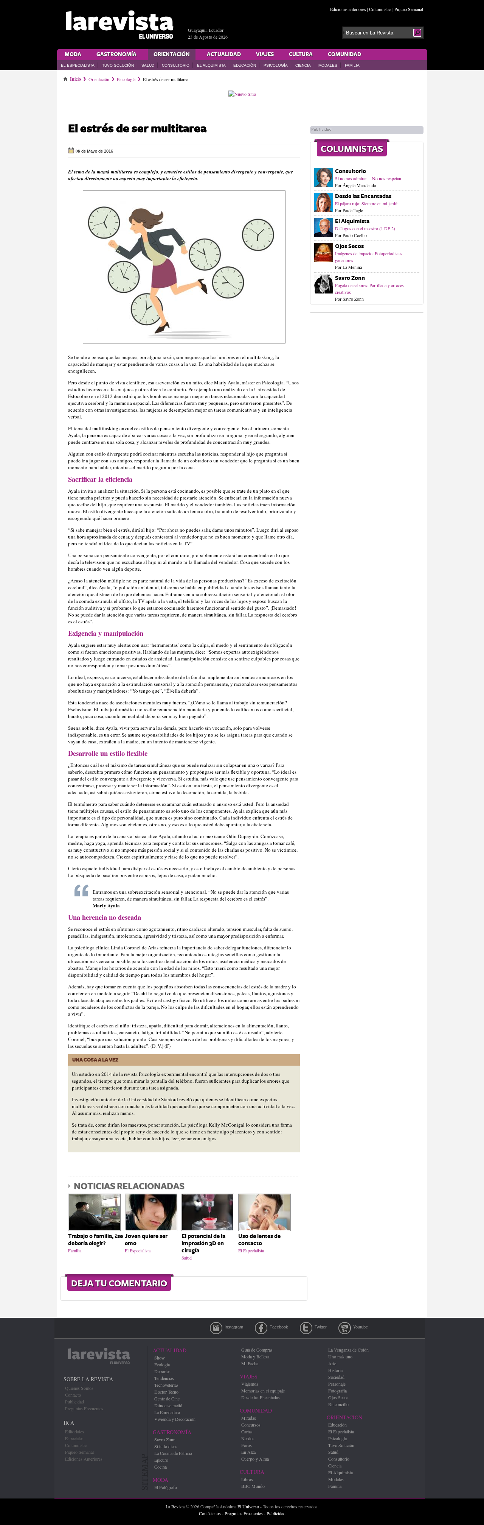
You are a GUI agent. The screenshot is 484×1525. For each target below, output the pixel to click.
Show (159, 1358)
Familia (352, 65)
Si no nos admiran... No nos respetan (368, 178)
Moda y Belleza (255, 1356)
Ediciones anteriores (348, 9)
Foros (246, 1445)
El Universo (248, 1506)
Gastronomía (116, 54)
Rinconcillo (338, 1404)
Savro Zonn (350, 278)
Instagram (216, 1328)
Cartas (247, 1431)
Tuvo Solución (118, 65)
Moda (73, 54)
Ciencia (303, 65)
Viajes (265, 54)
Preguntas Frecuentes (84, 1408)
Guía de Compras (257, 1350)
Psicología (276, 65)
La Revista (175, 1506)
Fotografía (337, 1391)
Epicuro (161, 1460)
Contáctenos (210, 1513)
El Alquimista (211, 65)
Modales (327, 65)
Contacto (73, 1395)
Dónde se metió (168, 1405)
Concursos (251, 1425)
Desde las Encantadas (363, 196)
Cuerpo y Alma (255, 1459)
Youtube (344, 1328)
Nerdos (247, 1438)
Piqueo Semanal (408, 9)
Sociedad (336, 1377)
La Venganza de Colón (348, 1350)
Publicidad (74, 1402)
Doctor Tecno (166, 1392)
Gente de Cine (167, 1398)
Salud (147, 65)
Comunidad (344, 54)
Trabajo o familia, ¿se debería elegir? (95, 1240)
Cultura (301, 54)
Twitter (306, 1328)
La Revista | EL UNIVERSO (119, 25)
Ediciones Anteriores (83, 1459)
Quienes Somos (79, 1388)
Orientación (172, 54)
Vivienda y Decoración (174, 1419)
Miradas (248, 1418)
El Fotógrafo (165, 1487)
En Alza (248, 1452)
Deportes (162, 1371)
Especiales (74, 1438)
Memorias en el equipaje (263, 1391)
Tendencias (164, 1378)
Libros (247, 1479)
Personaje (337, 1384)
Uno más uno (340, 1356)
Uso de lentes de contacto (259, 1240)
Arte (332, 1363)
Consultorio (175, 65)
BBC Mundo (253, 1486)
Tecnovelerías (166, 1385)
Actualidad (224, 54)
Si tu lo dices (165, 1446)
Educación (244, 65)
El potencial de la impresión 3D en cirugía (203, 1243)
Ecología (162, 1364)
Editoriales (74, 1431)
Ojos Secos (349, 246)
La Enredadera (167, 1412)
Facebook (261, 1328)
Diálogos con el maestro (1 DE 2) (365, 228)
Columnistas (380, 9)
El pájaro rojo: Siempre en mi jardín (367, 203)
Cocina (160, 1467)
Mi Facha (249, 1363)
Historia (335, 1370)
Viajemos (249, 1384)
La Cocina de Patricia (173, 1453)
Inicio (75, 78)
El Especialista (78, 65)
